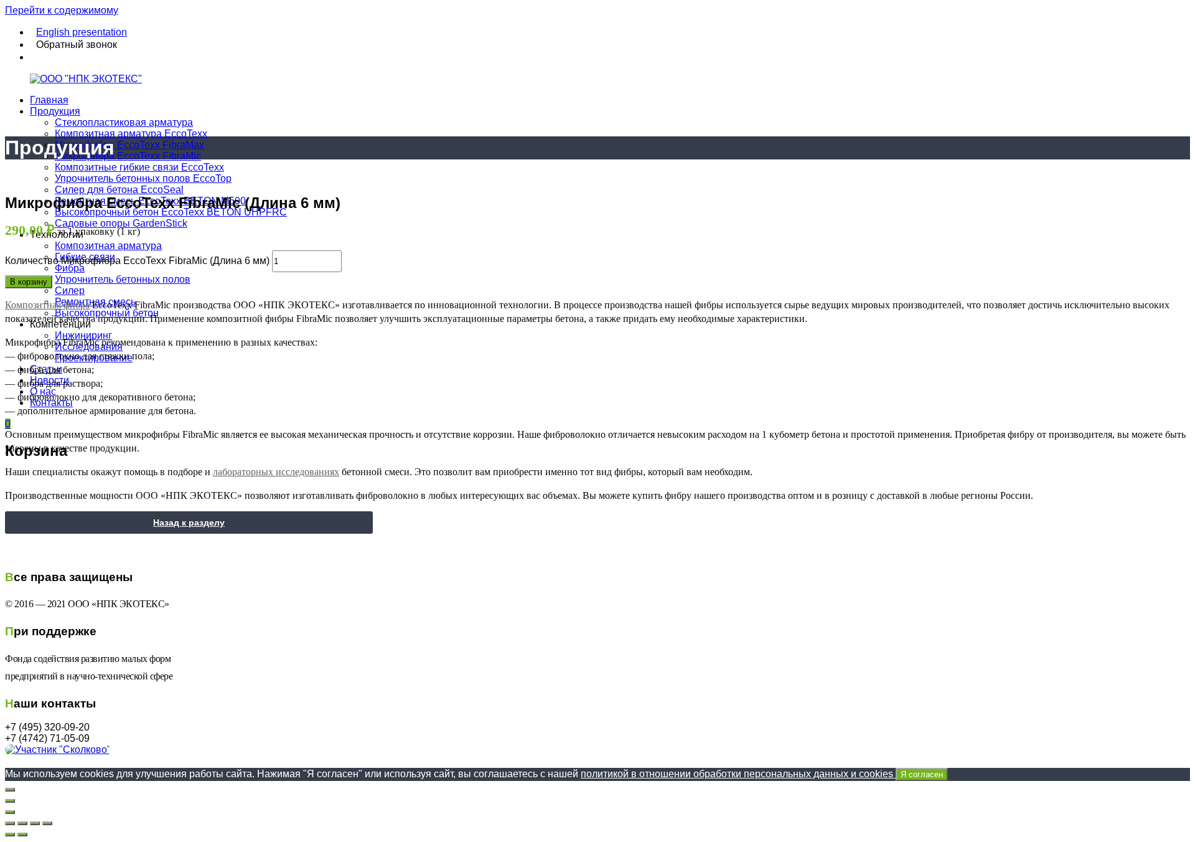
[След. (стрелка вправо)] (22, 834)
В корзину (28, 281)
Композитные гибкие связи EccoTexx (139, 167)
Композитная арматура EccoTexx (131, 133)
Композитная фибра (47, 305)
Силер (70, 290)
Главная (49, 100)
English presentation (81, 32)
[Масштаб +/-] (47, 823)
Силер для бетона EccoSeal (119, 189)
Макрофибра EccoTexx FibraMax (129, 145)
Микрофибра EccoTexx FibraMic (128, 156)
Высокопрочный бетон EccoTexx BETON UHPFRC (171, 212)
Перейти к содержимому (61, 10)
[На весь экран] (35, 823)
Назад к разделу (189, 522)
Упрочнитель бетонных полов (122, 279)
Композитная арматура (108, 245)
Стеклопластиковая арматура (124, 122)
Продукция (55, 111)
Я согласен (922, 774)
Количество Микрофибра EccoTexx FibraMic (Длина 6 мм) (137, 260)
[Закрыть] (10, 790)
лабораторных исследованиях (276, 471)
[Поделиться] (22, 823)
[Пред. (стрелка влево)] (10, 834)
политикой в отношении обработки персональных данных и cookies (762, 774)
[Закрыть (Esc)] (10, 823)
